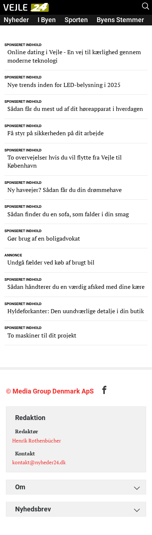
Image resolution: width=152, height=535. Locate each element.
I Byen (47, 20)
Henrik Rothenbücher (36, 440)
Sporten (76, 20)
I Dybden (17, 30)
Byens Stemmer (120, 20)
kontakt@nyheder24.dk (39, 462)
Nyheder (16, 20)
